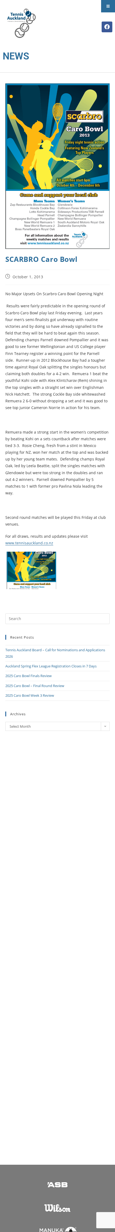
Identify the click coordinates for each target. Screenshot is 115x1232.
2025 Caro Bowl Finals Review (28, 675)
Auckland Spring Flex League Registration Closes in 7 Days (51, 666)
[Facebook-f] (107, 27)
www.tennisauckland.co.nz (29, 542)
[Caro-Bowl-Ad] (31, 570)
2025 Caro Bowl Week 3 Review (29, 695)
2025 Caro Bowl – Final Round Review (34, 685)
